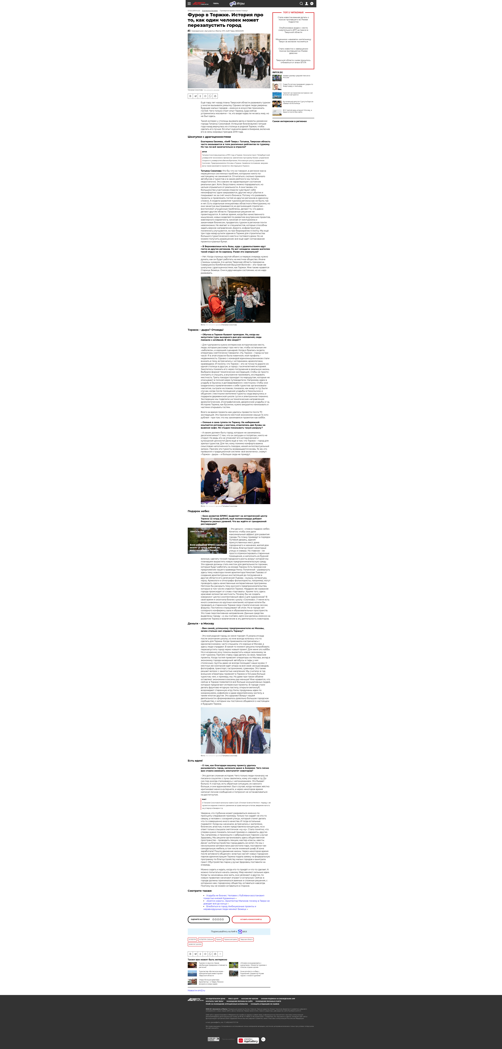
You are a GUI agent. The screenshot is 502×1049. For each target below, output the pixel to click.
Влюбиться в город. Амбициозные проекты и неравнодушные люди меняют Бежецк (229, 907)
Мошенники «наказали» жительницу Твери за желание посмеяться (293, 40)
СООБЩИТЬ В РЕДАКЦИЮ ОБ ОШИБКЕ (265, 1004)
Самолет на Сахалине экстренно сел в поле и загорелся (298, 94)
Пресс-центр (233, 999)
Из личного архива (211, 90)
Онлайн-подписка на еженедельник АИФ (278, 999)
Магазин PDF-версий (249, 999)
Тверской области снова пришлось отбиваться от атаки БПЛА (293, 61)
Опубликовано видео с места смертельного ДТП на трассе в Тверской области (293, 30)
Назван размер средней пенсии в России (296, 76)
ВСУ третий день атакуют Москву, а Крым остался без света (297, 111)
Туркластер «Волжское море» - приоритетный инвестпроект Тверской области (211, 973)
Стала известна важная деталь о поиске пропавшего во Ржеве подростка (293, 19)
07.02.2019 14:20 (194, 11)
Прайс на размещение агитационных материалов (227, 1004)
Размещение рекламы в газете (268, 1001)
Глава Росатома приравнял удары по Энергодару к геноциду (298, 85)
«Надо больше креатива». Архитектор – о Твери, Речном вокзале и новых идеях (211, 982)
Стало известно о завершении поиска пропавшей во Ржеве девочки (293, 51)
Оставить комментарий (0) (251, 919)
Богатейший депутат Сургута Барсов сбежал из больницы (298, 102)
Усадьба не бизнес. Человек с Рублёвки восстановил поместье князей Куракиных (233, 897)
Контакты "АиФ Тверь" (215, 1001)
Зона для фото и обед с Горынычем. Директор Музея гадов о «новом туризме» (252, 973)
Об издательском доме (215, 999)
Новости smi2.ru (196, 990)
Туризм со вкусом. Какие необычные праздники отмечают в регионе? (213, 965)
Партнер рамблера (228, 1039)
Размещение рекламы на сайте (240, 1001)
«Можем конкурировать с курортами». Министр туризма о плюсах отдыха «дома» (253, 965)
